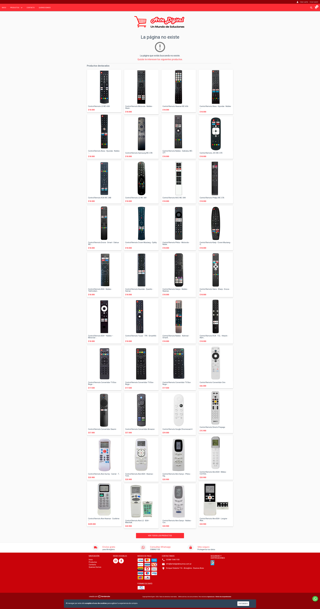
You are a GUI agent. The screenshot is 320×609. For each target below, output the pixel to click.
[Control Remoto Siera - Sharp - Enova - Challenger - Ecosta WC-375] (215, 269)
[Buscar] (311, 8)
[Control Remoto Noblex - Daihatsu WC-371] (178, 131)
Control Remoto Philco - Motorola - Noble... (176, 243)
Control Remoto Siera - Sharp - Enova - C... (215, 290)
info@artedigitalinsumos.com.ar (179, 564)
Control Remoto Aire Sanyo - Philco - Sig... (176, 475)
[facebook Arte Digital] (121, 560)
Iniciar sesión (314, 2)
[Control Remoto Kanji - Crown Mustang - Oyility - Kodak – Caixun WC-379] (215, 223)
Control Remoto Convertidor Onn (212, 382)
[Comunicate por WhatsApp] (315, 598)
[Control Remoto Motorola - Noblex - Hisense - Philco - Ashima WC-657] (141, 87)
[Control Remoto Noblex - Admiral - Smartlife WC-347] (178, 316)
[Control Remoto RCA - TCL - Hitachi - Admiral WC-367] (215, 316)
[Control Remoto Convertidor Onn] (215, 363)
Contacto (31, 8)
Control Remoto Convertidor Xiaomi (102, 429)
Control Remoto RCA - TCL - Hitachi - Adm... (214, 337)
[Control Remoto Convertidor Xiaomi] (104, 409)
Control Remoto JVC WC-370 (211, 153)
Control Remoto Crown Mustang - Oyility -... (141, 243)
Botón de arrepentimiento (223, 596)
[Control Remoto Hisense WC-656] (178, 87)
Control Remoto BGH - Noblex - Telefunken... (100, 290)
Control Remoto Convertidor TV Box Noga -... (102, 383)
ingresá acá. (211, 596)
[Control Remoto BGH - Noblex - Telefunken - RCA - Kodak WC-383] (104, 269)
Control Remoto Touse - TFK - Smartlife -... (140, 337)
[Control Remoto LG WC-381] (141, 178)
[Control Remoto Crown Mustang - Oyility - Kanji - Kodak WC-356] (141, 223)
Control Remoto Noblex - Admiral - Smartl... (175, 337)
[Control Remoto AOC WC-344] (178, 178)
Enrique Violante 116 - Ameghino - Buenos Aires (185, 568)
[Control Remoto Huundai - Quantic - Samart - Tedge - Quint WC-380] (141, 269)
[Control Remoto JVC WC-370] (215, 133)
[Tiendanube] (100, 597)
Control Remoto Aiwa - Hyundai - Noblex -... (215, 107)
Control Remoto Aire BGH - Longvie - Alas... (214, 519)
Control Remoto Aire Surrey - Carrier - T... (104, 474)
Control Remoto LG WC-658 (99, 106)
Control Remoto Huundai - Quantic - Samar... (139, 290)
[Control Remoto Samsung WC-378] (141, 133)
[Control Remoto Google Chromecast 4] (178, 409)
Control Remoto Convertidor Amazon (140, 429)
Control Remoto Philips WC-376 (212, 198)
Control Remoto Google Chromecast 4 (177, 429)
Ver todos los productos (160, 536)
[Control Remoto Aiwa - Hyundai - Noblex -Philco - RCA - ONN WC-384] (104, 131)
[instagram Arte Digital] (115, 560)
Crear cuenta (304, 2)
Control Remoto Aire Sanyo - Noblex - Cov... (177, 521)
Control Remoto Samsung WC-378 (138, 153)
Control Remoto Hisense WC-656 (175, 106)
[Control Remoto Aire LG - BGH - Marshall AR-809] (141, 501)
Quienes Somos (44, 8)
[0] (316, 9)
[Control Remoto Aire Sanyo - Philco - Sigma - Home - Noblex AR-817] (178, 454)
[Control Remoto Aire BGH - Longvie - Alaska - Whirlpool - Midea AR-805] (215, 499)
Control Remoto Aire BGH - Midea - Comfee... (213, 473)
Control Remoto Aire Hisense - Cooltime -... (103, 519)
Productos (15, 8)
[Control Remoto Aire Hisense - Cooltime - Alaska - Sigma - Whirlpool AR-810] (104, 499)
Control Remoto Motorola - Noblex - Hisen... (139, 107)
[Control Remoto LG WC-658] (104, 87)
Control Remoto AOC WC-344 (174, 198)
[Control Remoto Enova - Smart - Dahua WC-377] (104, 223)
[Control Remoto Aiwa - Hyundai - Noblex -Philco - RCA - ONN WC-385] (215, 87)
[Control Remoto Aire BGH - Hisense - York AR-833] (141, 454)
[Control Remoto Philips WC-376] (215, 178)
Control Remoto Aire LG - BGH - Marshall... (137, 521)
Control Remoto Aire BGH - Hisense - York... (139, 475)
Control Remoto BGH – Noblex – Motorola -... (100, 337)
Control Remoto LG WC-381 (136, 198)
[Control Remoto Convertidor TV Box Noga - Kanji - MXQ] (104, 363)
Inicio (4, 8)
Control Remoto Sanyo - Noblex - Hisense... (175, 290)
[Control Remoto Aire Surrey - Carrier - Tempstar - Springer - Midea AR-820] (104, 454)
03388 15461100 (173, 560)
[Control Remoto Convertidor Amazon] (141, 409)
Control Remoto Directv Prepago (212, 427)
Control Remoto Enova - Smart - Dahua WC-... (103, 243)
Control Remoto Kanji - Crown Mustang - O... (215, 243)
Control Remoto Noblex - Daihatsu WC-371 (177, 152)
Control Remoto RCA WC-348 (99, 198)
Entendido (243, 604)
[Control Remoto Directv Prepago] (215, 407)
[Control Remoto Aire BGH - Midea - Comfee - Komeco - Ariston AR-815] (215, 452)
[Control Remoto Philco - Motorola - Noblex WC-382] (178, 223)
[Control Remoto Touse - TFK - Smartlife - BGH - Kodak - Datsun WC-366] (141, 316)
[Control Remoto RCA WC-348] (104, 178)
